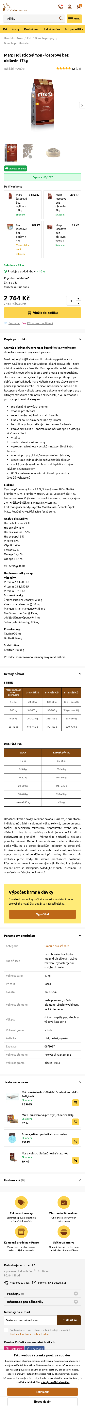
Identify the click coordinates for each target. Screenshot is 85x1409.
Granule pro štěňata (16, 43)
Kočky (15, 29)
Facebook (37, 1348)
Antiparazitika (74, 29)
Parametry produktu (19, 935)
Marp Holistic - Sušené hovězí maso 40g (45, 1153)
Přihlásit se (69, 1320)
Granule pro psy (44, 38)
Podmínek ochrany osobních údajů (29, 1334)
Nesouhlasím (42, 1401)
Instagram (16, 1348)
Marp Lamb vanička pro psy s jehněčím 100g (48, 1115)
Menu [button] (77, 18)
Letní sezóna (52, 29)
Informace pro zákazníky (25, 1301)
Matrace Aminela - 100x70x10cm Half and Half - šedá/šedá (50, 1094)
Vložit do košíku (45, 313)
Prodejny (15, 1293)
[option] (42, 105)
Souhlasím (42, 1392)
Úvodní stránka (13, 38)
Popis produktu (15, 339)
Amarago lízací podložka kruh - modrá (44, 1134)
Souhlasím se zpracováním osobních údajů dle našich (40, 1332)
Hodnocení (14, 1180)
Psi (5, 29)
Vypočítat (42, 914)
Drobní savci (32, 29)
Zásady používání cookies (55, 1382)
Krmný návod (14, 674)
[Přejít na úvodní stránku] (15, 7)
